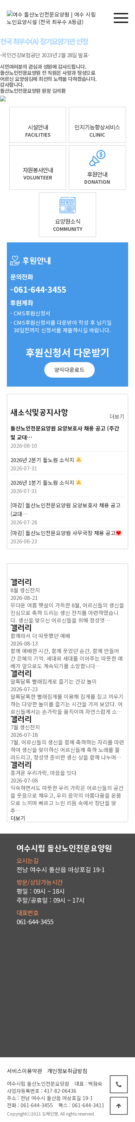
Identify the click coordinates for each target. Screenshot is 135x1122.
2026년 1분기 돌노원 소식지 (42, 482)
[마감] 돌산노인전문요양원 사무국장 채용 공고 (63, 533)
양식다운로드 (69, 369)
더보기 (117, 416)
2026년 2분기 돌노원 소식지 (42, 460)
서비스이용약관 (24, 1071)
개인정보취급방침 (67, 1071)
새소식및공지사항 (39, 412)
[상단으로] (119, 1106)
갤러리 (21, 582)
